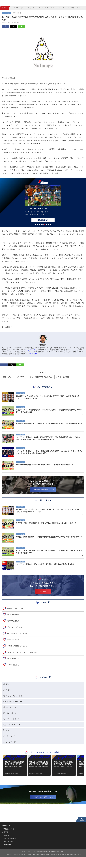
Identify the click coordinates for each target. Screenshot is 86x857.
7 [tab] (46, 224)
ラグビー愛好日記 (13, 665)
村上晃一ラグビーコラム (15, 608)
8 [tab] (48, 224)
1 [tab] (35, 224)
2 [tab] (37, 224)
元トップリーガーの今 (14, 627)
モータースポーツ (49, 8)
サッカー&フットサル (17, 8)
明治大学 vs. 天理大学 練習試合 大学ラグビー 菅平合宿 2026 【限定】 (14, 763)
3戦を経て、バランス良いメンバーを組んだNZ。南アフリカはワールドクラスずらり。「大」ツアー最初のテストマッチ (48, 510)
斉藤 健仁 (16, 22)
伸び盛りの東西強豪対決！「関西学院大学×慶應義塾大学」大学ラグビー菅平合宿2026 (49, 537)
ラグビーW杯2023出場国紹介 (17, 646)
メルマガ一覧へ (43, 591)
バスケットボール (75, 8)
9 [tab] (50, 224)
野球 (7, 684)
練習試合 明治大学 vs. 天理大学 (13, 766)
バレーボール (62, 8)
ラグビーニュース (13, 640)
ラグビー (4, 8)
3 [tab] (39, 224)
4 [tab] (41, 224)
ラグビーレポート (13, 614)
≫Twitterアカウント (32, 354)
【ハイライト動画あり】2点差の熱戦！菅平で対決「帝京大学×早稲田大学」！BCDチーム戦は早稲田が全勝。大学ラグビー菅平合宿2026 (49, 438)
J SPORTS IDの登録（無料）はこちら (43, 489)
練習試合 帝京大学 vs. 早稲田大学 (38, 766)
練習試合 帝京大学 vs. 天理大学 (63, 766)
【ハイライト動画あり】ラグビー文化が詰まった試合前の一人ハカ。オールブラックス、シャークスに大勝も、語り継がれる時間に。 (49, 452)
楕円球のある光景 (13, 621)
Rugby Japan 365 (30, 350)
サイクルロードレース (34, 8)
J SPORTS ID (6, 826)
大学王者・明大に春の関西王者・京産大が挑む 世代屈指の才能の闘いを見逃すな (46, 523)
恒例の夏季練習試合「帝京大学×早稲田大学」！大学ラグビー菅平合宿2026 (44, 464)
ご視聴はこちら (42, 220)
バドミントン (11, 736)
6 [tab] (44, 224)
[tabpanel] (43, 204)
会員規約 (6, 835)
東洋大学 (20, 377)
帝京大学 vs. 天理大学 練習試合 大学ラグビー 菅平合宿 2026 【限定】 (63, 763)
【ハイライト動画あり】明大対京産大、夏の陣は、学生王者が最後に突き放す (45, 564)
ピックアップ (11, 742)
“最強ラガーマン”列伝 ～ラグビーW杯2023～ (22, 652)
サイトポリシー (8, 841)
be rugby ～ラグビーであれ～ (17, 633)
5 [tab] (43, 224)
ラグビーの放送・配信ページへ (43, 797)
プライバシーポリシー (10, 838)
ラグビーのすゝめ (13, 658)
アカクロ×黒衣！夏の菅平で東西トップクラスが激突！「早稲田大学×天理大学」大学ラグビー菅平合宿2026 (49, 551)
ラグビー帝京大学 (62, 377)
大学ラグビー (8, 377)
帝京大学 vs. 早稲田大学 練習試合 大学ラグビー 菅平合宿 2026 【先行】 (39, 763)
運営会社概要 (7, 844)
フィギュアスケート (14, 724)
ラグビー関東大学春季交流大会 (40, 377)
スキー (8, 730)
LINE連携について (7, 829)
